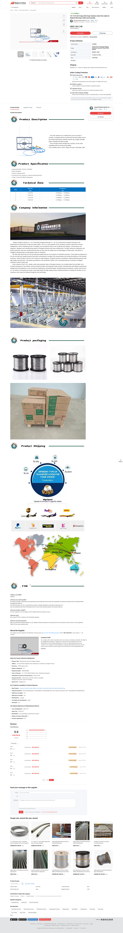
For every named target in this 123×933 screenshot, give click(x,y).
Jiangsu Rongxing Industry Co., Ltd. (81, 20)
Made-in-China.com (55, 925)
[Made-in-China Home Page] (18, 2)
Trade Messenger (32, 919)
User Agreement (69, 928)
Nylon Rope (24, 902)
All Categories (15, 7)
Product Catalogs (30, 883)
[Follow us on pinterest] (110, 919)
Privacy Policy (83, 928)
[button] (76, 2)
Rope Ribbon (75, 909)
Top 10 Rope (14, 912)
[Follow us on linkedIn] (112, 919)
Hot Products (32, 923)
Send (21, 812)
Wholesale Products (61, 923)
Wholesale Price (70, 923)
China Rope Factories (16, 909)
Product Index (85, 923)
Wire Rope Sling (61, 688)
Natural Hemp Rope (34, 902)
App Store (14, 919)
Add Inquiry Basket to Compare (39, 60)
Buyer (80, 7)
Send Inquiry (80, 33)
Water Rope (92, 909)
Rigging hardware (65, 889)
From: (17, 792)
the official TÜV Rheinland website (51, 633)
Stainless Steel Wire (37, 688)
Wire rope (38, 886)
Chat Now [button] (103, 33)
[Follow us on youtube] (108, 919)
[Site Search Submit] (80, 2)
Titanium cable (13, 886)
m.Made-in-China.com (65, 925)
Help (87, 7)
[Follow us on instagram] (106, 919)
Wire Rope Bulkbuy (32, 912)
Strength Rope (84, 909)
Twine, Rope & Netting (23, 10)
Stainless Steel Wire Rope (26, 688)
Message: (16, 800)
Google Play (22, 919)
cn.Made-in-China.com (75, 925)
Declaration (76, 928)
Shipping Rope (66, 909)
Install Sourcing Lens (45, 919)
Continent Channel (78, 923)
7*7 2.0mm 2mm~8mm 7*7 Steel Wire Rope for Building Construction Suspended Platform (19, 843)
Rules (112, 7)
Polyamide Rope (15, 902)
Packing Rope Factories (54, 909)
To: (17, 796)
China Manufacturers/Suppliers (50, 923)
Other (88, 889)
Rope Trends (22, 912)
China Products (40, 923)
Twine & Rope (33, 10)
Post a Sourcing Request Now (49, 812)
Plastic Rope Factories (29, 909)
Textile (15, 10)
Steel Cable (54, 688)
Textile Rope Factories (41, 909)
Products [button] (33, 3)
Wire (88, 886)
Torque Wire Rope (47, 688)
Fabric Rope (100, 909)
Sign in (111, 3)
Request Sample (93, 36)
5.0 (96, 109)
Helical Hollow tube (14, 889)
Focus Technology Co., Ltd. (51, 928)
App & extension (95, 7)
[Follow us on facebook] (101, 919)
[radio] (13, 735)
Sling (37, 889)
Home (11, 10)
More (11, 915)
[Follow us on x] (103, 919)
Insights (91, 923)
